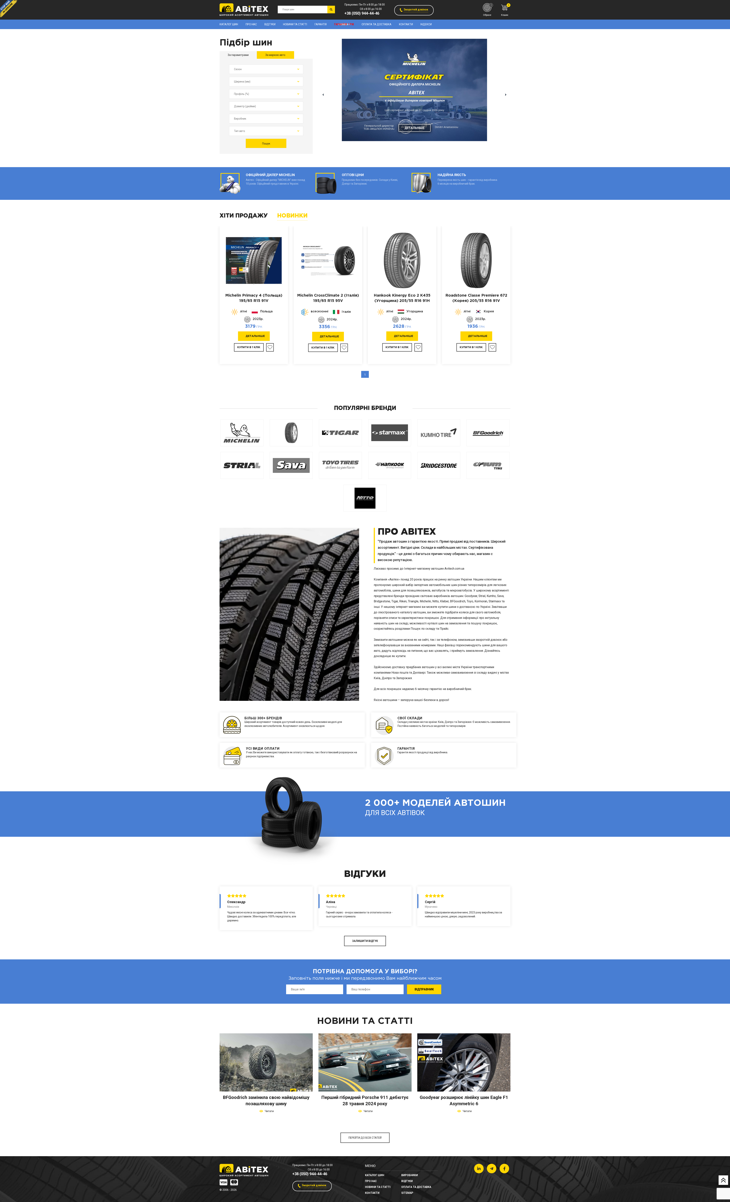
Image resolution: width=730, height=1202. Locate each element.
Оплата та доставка (376, 24)
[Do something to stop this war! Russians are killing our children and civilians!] (8, 8)
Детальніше (415, 128)
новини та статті (295, 24)
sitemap (407, 1192)
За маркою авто (275, 54)
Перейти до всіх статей (365, 1137)
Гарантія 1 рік (344, 24)
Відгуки (269, 24)
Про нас (251, 24)
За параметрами (238, 54)
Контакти (406, 24)
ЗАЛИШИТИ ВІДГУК (365, 940)
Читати (269, 1111)
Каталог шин (229, 24)
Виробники (409, 1175)
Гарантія (321, 24)
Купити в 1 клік (248, 347)
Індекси (426, 24)
